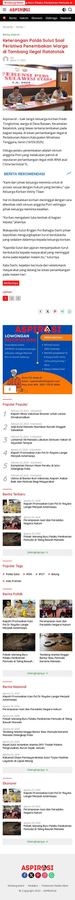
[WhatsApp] (51, 875)
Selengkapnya (36, 552)
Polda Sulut (12, 574)
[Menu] (5, 10)
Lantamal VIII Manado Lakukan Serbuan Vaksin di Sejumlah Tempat (41, 441)
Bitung (55, 574)
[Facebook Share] (40, 311)
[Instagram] (45, 875)
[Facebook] (24, 875)
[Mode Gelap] (64, 10)
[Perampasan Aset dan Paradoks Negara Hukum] (12, 523)
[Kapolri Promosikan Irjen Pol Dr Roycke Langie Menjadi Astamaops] (12, 506)
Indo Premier (13, 581)
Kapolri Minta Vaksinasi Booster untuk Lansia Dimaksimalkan (38, 415)
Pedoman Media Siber (55, 885)
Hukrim (15, 34)
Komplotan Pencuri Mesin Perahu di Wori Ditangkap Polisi (35, 467)
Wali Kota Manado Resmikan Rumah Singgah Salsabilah (38, 428)
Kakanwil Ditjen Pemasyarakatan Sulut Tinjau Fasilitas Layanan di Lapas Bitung (35, 759)
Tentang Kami (15, 885)
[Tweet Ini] (47, 311)
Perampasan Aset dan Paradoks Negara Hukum (43, 522)
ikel (12, 57)
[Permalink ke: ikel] (6, 59)
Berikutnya (11, 283)
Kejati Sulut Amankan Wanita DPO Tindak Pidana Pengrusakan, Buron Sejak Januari (32, 746)
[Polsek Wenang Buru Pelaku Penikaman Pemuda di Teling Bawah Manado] (12, 539)
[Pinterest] (38, 875)
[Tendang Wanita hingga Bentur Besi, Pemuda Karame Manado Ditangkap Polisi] (56, 642)
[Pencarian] (70, 10)
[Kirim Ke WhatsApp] (69, 311)
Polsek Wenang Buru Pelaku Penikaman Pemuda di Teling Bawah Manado (48, 538)
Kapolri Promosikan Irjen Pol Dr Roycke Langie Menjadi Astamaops (39, 454)
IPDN (29, 574)
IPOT (42, 574)
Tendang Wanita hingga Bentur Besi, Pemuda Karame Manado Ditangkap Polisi (54, 658)
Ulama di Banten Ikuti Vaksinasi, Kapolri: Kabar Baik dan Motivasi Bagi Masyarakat (39, 480)
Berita (6, 34)
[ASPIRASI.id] (19, 10)
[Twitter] (31, 875)
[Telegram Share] (62, 311)
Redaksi (33, 885)
